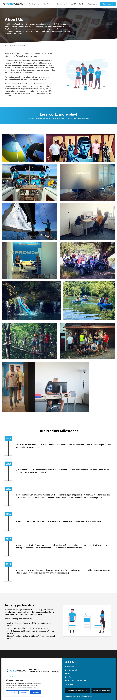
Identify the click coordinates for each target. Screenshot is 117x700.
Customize (12, 692)
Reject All (24, 692)
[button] (35, 4)
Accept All (36, 692)
